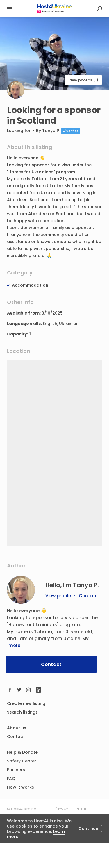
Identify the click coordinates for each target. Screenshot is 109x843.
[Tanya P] (21, 590)
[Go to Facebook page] (10, 689)
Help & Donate (22, 752)
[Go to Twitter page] (19, 689)
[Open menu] (9, 8)
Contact (51, 664)
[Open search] (99, 8)
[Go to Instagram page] (28, 689)
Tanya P (50, 130)
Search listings (22, 712)
